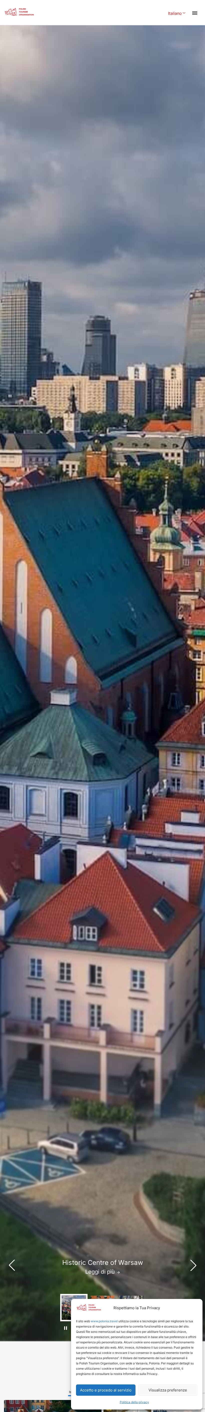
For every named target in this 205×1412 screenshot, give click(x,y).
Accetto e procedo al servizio (106, 1390)
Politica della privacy (134, 1402)
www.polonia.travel (104, 1321)
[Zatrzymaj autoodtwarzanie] (65, 1328)
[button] (193, 1265)
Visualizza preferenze (167, 1390)
